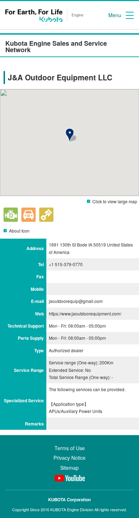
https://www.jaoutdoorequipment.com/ (85, 313)
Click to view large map (114, 201)
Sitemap (69, 467)
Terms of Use (70, 448)
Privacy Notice (69, 457)
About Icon (19, 231)
